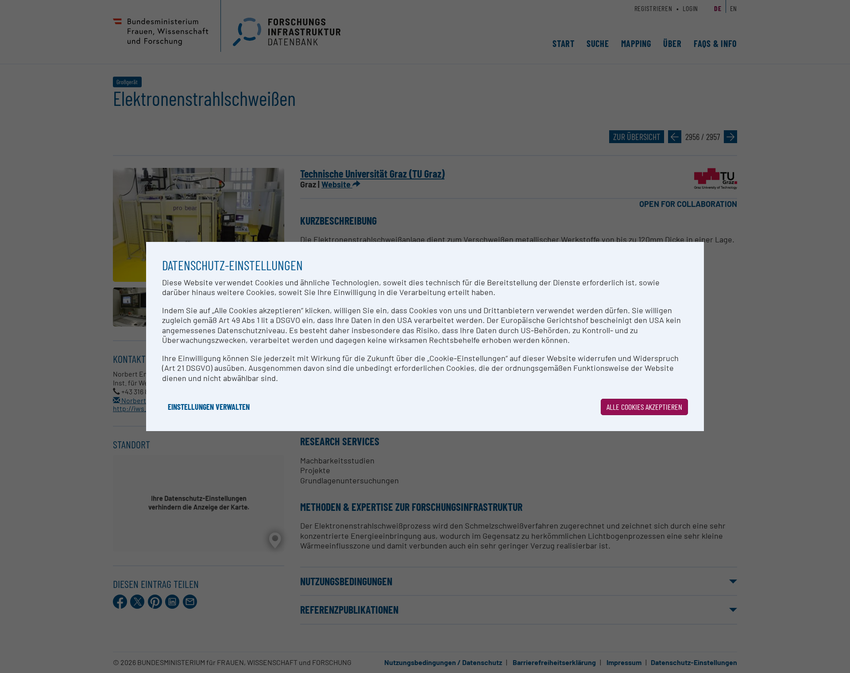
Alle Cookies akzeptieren (644, 407)
